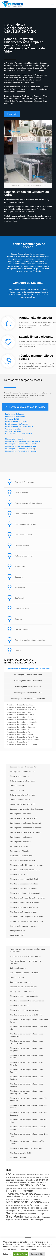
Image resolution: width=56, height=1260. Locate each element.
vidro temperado (39, 1220)
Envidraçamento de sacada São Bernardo (26, 828)
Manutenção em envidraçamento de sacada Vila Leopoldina (28, 1114)
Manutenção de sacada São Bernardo (24, 903)
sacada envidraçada (26, 1214)
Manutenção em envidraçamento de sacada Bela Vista (28, 1028)
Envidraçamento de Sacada (16, 421)
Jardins (28, 1199)
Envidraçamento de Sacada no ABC (19, 426)
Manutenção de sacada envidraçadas (24, 996)
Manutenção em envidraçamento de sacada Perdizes (26, 1078)
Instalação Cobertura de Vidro (21, 856)
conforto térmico (39, 1182)
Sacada (11, 1213)
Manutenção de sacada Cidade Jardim (20, 446)
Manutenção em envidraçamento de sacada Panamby (26, 1071)
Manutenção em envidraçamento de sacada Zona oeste (28, 1135)
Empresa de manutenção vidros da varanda (26, 809)
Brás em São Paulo (37, 1174)
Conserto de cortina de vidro (20, 982)
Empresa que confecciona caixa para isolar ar (33, 1188)
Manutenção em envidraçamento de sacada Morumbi (26, 1064)
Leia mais (7, 1254)
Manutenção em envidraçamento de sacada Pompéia (26, 1085)
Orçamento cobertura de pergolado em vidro (26, 921)
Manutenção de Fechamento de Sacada (21, 444)
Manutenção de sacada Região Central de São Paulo (29, 669)
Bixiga (29, 1174)
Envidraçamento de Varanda (16, 424)
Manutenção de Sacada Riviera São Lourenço (27, 898)
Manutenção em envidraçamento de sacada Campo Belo (26, 1035)
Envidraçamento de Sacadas (21, 837)
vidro (30, 1219)
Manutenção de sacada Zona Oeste (28, 681)
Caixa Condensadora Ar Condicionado (24, 973)
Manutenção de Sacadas (19, 776)
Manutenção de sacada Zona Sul (28, 687)
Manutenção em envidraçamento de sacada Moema (26, 1056)
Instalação (16, 1197)
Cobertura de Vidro (13, 419)
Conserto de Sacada (31, 1185)
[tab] (28, 669)
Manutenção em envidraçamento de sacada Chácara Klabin (26, 1042)
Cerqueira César (42, 1177)
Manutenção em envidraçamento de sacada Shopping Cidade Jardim (26, 1092)
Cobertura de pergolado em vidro (22, 781)
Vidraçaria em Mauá (13, 431)
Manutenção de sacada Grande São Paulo (28, 698)
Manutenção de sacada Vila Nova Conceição (27, 1001)
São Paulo (14, 1216)
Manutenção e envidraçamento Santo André (26, 917)
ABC (8, 1174)
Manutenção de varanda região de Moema (26, 1015)
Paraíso (27, 1208)
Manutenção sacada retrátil (20, 1153)
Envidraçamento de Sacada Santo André (25, 823)
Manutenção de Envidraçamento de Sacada (22, 441)
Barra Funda (16, 1174)
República (45, 1211)
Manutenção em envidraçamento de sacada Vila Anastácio (28, 1099)
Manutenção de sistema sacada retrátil (24, 1010)
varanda (24, 1220)
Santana (38, 1214)
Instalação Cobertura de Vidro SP (22, 860)
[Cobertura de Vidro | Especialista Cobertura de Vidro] (12, 4)
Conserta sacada (11, 1185)
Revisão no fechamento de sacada (23, 926)
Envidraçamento (19, 1191)
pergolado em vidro (39, 1208)
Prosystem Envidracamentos (29, 1210)
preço (14, 1211)
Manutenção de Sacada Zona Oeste (23, 912)
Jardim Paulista (20, 1199)
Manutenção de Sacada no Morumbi (19, 449)
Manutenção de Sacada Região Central (20, 451)
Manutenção (35, 1199)
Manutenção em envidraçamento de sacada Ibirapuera (26, 1049)
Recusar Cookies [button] (37, 1254)
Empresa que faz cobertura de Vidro (23, 767)
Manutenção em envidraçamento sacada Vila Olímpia (27, 1142)
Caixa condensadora (18, 968)
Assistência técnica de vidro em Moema (25, 956)
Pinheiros (9, 1211)
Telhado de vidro (30, 1217)
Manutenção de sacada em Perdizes (24, 884)
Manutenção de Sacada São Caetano (24, 907)
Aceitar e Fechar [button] (20, 1254)
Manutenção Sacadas (18, 1158)
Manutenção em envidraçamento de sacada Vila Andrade (28, 1106)
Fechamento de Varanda (15, 417)
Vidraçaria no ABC (12, 429)
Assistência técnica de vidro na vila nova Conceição (25, 962)
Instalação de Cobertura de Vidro (22, 772)
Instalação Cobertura (27, 1197)
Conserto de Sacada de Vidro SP (18, 434)
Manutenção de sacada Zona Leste (28, 693)
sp (42, 1213)
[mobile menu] (52, 4)
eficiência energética (12, 1188)
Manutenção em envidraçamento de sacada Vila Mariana (28, 1128)
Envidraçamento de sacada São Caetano (25, 832)
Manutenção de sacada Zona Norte (28, 675)
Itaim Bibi (12, 1199)
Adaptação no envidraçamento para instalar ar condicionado (27, 950)
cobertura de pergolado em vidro (19, 1180)
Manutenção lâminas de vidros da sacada (26, 1148)
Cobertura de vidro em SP (20, 800)
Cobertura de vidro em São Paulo (22, 795)
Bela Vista (23, 1174)
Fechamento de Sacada (14, 414)
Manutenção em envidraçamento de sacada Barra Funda (29, 1021)
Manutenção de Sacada (14, 439)
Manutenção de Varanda (21, 1205)
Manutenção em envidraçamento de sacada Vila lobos (28, 1121)
